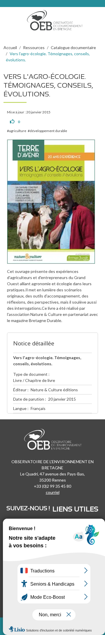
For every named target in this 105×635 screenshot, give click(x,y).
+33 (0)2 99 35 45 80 (52, 486)
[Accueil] (57, 18)
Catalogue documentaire (73, 47)
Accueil (10, 47)
